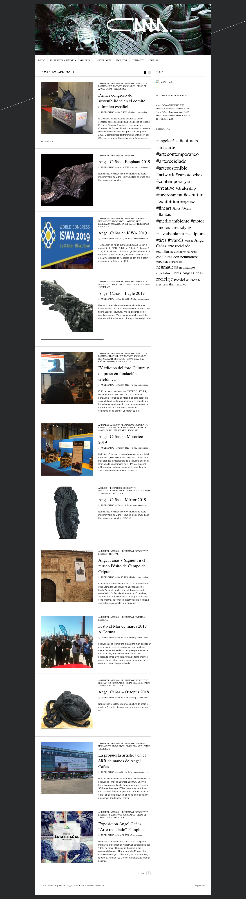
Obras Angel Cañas (187, 272)
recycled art (181, 279)
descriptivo (141, 83)
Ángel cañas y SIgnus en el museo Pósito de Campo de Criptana (122, 565)
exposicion (163, 261)
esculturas (164, 251)
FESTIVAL (113, 356)
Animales (103, 83)
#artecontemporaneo (177, 153)
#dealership (186, 188)
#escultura (194, 194)
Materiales (104, 60)
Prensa (153, 60)
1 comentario (136, 835)
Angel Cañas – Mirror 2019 (122, 499)
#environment (169, 194)
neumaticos (167, 267)
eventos (103, 86)
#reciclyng (181, 227)
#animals (189, 140)
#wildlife (189, 240)
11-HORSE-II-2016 (164, 118)
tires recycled (177, 284)
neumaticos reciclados (122, 86)
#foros (176, 208)
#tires (161, 240)
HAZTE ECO (177, 262)
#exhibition (167, 201)
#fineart (163, 208)
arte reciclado (179, 246)
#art (160, 147)
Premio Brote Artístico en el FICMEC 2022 (174, 115)
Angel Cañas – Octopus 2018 (123, 692)
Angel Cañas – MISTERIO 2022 (170, 105)
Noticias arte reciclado (111, 358)
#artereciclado (171, 160)
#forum (186, 208)
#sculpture (195, 233)
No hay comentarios (138, 112)
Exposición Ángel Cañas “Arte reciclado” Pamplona (122, 826)
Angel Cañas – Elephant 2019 (124, 161)
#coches (194, 174)
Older (140, 873)
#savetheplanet (170, 233)
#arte (170, 147)
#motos (163, 227)
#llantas (163, 214)
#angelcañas (167, 140)
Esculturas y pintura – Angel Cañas (63, 885)
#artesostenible (171, 167)
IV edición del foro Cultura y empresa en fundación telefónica (123, 373)
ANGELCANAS (107, 112)
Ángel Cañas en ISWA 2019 (122, 233)
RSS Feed (166, 82)
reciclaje (103, 226)
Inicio (41, 60)
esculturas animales (186, 252)
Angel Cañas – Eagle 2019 (121, 293)
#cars (181, 174)
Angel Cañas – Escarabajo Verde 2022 (172, 111)
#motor (197, 221)
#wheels (175, 240)
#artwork (165, 174)
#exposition (187, 202)
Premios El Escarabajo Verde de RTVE (172, 108)
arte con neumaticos (122, 83)
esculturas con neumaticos (177, 256)
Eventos (121, 60)
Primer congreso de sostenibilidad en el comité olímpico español (121, 100)
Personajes (120, 88)
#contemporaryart (174, 181)
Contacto (138, 60)
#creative (165, 187)
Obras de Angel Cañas (123, 224)
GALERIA (85, 60)
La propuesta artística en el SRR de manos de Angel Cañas (122, 760)
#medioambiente (172, 220)
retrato (165, 284)
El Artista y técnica (63, 60)
